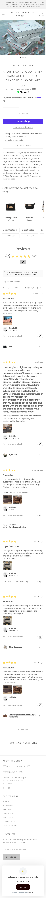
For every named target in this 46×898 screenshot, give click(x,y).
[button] (39, 256)
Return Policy (9, 805)
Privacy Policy (9, 817)
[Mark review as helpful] (40, 336)
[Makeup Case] (10, 206)
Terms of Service (10, 826)
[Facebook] (4, 787)
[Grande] (29, 206)
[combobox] (10, 230)
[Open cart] (43, 14)
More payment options (23, 127)
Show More (7, 313)
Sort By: (28, 288)
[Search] (39, 14)
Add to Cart (11, 236)
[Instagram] (9, 787)
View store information (14, 140)
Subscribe (11, 857)
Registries (7, 809)
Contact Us (8, 813)
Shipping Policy (10, 821)
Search (6, 801)
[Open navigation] (3, 14)
